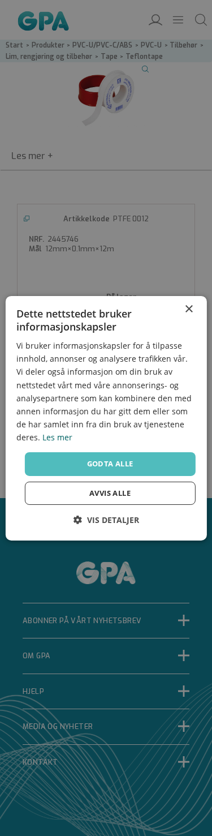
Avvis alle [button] (110, 493)
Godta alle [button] (110, 463)
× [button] (188, 309)
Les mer (57, 437)
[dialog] (105, 417)
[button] (106, 519)
